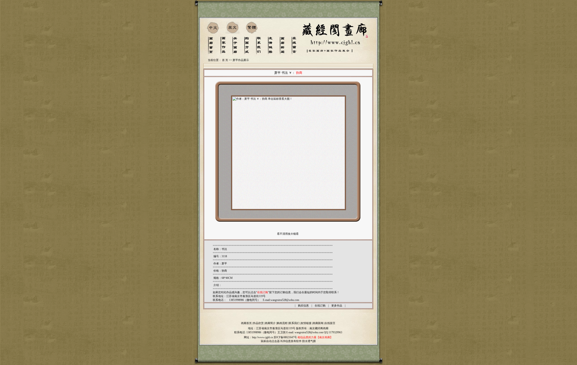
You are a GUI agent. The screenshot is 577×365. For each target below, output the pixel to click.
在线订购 (320, 305)
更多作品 (336, 305)
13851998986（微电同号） (261, 332)
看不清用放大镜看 (288, 233)
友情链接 (306, 323)
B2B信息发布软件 (291, 341)
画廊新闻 (318, 323)
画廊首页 (246, 323)
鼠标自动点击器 (270, 341)
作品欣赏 (258, 323)
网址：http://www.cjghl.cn (258, 337)
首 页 (225, 60)
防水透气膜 (309, 341)
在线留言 (330, 323)
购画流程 (282, 323)
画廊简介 (270, 323)
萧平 (224, 263)
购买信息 (303, 305)
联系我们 (294, 323)
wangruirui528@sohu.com (284, 300)
